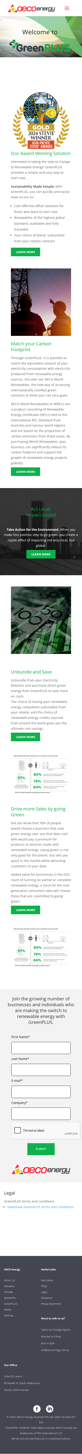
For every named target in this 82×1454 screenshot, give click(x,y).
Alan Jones (47, 1280)
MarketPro (10, 1297)
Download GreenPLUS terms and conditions (40, 1207)
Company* (19, 1103)
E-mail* (17, 1080)
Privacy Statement (51, 1303)
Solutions (9, 1286)
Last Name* (20, 1059)
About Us (9, 1280)
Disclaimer (46, 1297)
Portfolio (8, 1292)
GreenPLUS (10, 1303)
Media (7, 1309)
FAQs (44, 1286)
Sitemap (8, 1315)
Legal (44, 1292)
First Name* (20, 1037)
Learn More (25, 252)
